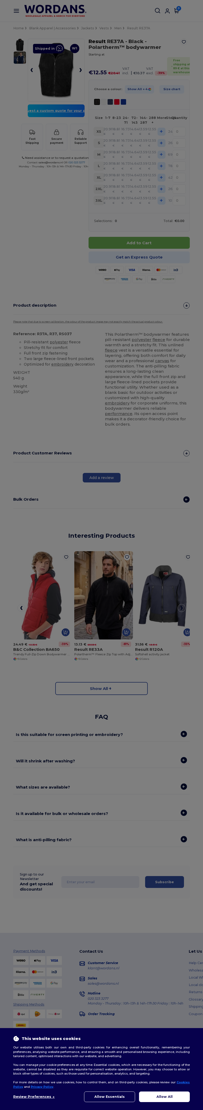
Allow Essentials (109, 1097)
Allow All (164, 1097)
